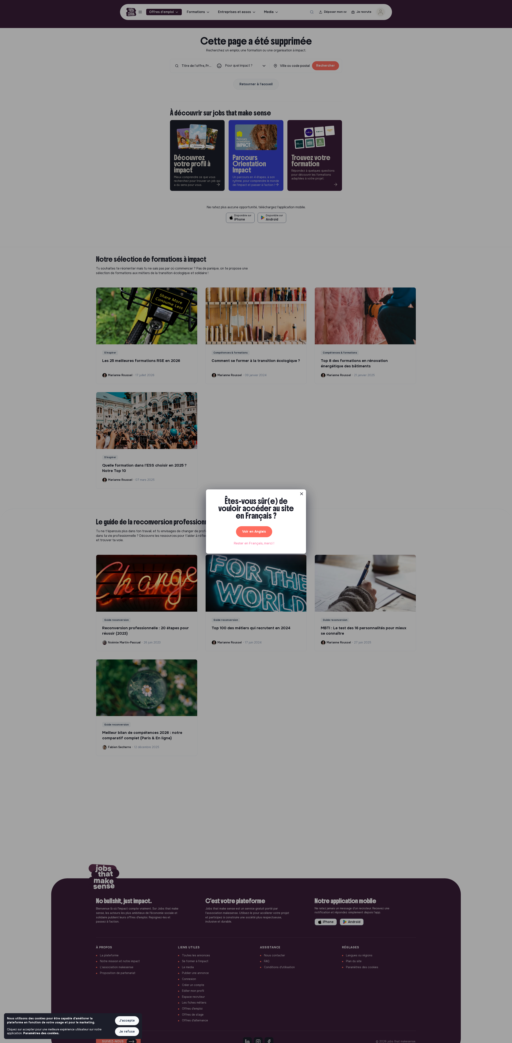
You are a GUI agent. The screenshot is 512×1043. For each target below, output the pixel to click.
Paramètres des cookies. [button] (41, 1033)
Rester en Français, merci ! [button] (254, 543)
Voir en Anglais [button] (254, 531)
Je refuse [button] (127, 1031)
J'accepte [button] (127, 1020)
